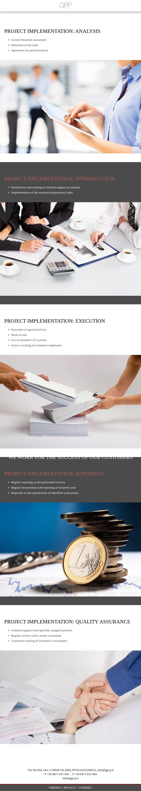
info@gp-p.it (70, 778)
